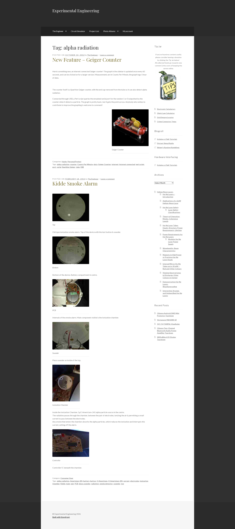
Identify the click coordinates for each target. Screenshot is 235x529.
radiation (95, 484)
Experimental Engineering (75, 10)
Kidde (62, 484)
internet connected (127, 164)
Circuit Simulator (78, 31)
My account (128, 31)
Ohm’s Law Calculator (166, 113)
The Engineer (57, 31)
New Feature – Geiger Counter (87, 59)
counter (73, 164)
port (54, 167)
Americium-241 (76, 481)
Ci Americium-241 (115, 481)
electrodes (134, 481)
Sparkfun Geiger (68, 167)
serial (59, 167)
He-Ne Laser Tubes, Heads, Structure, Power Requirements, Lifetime (173, 227)
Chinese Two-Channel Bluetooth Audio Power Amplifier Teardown (166, 330)
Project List (94, 31)
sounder (116, 484)
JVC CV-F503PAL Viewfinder (168, 324)
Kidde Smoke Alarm (75, 183)
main (68, 484)
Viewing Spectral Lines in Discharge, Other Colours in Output (172, 275)
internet (115, 164)
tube (78, 167)
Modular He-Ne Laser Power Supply (174, 241)
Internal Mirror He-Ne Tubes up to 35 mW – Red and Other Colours (172, 266)
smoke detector (106, 484)
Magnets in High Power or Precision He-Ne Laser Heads (172, 257)
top (122, 484)
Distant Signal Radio (165, 143)
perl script (140, 164)
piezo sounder (84, 484)
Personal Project (74, 162)
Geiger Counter (104, 164)
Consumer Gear (66, 478)
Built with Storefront (61, 517)
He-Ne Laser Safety (170, 207)
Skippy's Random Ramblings (168, 147)
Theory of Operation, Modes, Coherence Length (171, 218)
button (93, 481)
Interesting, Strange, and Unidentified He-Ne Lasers (172, 293)
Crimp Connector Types (166, 122)
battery (86, 481)
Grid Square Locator (165, 117)
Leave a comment (107, 55)
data (95, 164)
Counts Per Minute (85, 164)
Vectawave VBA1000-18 (166, 320)
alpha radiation (63, 164)
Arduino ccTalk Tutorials (167, 139)
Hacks (64, 162)
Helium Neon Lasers (165, 192)
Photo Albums (109, 31)
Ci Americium (102, 481)
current (126, 481)
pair (72, 484)
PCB (76, 484)
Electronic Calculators (166, 109)
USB (82, 167)
